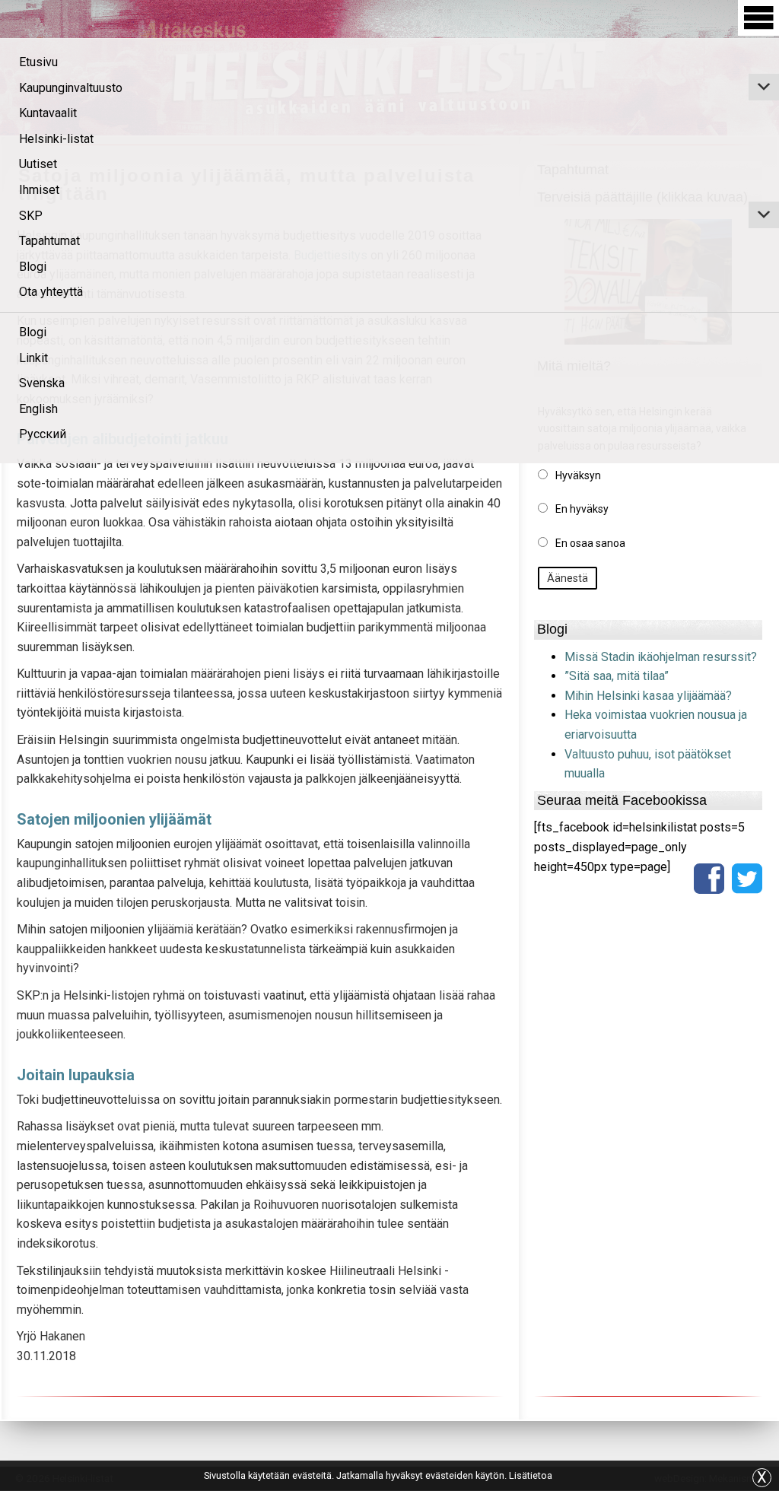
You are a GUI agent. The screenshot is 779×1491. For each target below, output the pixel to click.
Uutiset (38, 164)
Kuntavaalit (48, 113)
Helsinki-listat (56, 139)
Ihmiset (39, 190)
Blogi (32, 266)
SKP (31, 215)
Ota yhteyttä (51, 292)
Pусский (42, 434)
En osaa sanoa (590, 543)
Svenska (42, 383)
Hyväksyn (578, 475)
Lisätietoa (530, 1475)
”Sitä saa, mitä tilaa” (616, 676)
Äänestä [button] (567, 578)
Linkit (33, 358)
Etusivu (38, 62)
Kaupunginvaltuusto (70, 88)
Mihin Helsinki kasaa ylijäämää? (648, 695)
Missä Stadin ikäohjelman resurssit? (660, 657)
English (38, 409)
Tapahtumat (49, 241)
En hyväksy (582, 509)
